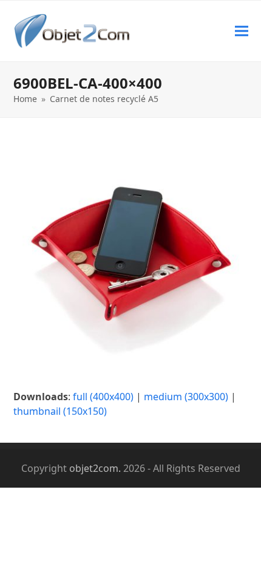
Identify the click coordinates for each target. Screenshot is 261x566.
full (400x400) (103, 396)
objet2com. (95, 468)
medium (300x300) (186, 396)
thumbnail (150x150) (60, 411)
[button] (241, 31)
